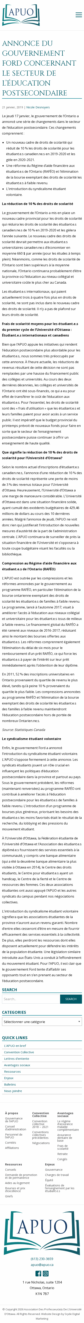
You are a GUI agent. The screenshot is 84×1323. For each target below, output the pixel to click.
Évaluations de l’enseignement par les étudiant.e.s (59, 1188)
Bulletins (10, 1084)
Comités (10, 1142)
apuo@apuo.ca (42, 1264)
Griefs (9, 1196)
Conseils (10, 1169)
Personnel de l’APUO (13, 1136)
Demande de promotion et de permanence (21, 1176)
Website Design (51, 1314)
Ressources (12, 1071)
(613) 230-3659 (42, 1259)
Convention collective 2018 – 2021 (40, 1124)
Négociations (41, 1143)
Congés (62, 1159)
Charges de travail (57, 1175)
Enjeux (8, 1078)
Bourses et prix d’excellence (15, 1189)
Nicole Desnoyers (38, 107)
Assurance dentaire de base (64, 1137)
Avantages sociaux (17, 1065)
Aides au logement (17, 1183)
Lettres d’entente (16, 1059)
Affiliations (12, 1148)
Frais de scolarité (63, 1147)
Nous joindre (13, 1091)
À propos (11, 1113)
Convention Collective (19, 1052)
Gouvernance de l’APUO (14, 1119)
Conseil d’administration (15, 1127)
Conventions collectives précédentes (40, 1135)
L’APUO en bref (15, 1046)
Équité (49, 1180)
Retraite (62, 1154)
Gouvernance (54, 1169)
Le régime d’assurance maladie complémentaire (68, 1125)
